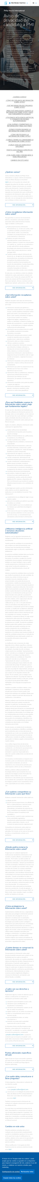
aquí (6, 182)
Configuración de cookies (11, 1171)
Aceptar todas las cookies (12, 1178)
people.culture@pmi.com (14, 1034)
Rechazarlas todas (27, 1171)
